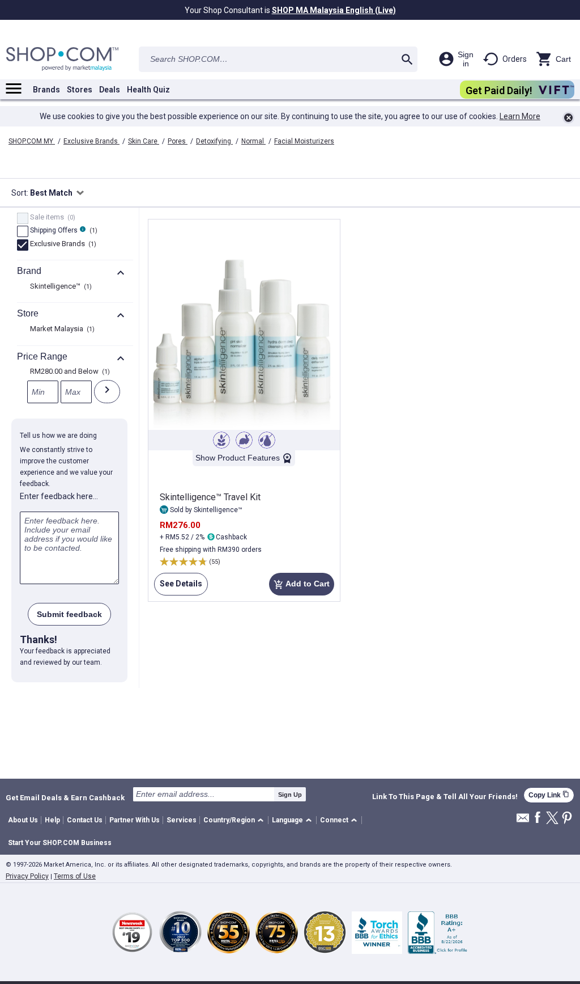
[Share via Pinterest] (567, 819)
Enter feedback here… (59, 496)
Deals (109, 89)
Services (182, 820)
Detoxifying (214, 141)
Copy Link (548, 795)
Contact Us (85, 820)
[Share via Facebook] (537, 818)
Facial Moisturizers (304, 141)
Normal (253, 141)
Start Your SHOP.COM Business (60, 843)
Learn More (520, 116)
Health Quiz (148, 89)
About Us (23, 820)
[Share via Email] (523, 821)
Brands (46, 89)
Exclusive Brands (91, 141)
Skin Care (143, 141)
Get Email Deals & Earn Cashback (65, 797)
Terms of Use (75, 876)
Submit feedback (69, 614)
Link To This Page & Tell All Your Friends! (445, 797)
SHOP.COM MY (31, 141)
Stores (79, 89)
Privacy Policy (27, 876)
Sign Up (290, 794)
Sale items (51, 218)
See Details (178, 587)
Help (52, 820)
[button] (235, 820)
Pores (177, 141)
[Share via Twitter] (552, 819)
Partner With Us (134, 820)
